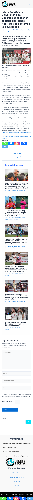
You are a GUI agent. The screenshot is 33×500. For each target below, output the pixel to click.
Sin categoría (21, 246)
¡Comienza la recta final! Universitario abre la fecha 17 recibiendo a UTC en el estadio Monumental (16, 296)
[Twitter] (5, 146)
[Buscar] (28, 422)
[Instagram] (17, 143)
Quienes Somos (16, 473)
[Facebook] (24, 143)
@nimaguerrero (16, 496)
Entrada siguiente (16, 157)
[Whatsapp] (5, 143)
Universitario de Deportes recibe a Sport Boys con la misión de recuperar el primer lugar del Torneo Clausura (16, 269)
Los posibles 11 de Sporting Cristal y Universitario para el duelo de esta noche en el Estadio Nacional (15, 213)
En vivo (16, 486)
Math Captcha (6, 401)
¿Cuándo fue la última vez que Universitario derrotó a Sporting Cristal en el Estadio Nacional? (16, 241)
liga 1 (10, 136)
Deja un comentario (7, 30)
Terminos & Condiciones (16, 477)
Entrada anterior (16, 153)
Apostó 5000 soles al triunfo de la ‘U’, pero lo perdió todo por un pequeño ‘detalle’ (16, 323)
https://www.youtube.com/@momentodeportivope (16, 132)
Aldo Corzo (5, 136)
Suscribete (17, 481)
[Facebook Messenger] (11, 143)
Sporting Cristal (21, 217)
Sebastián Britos (17, 136)
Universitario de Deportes (11, 219)
